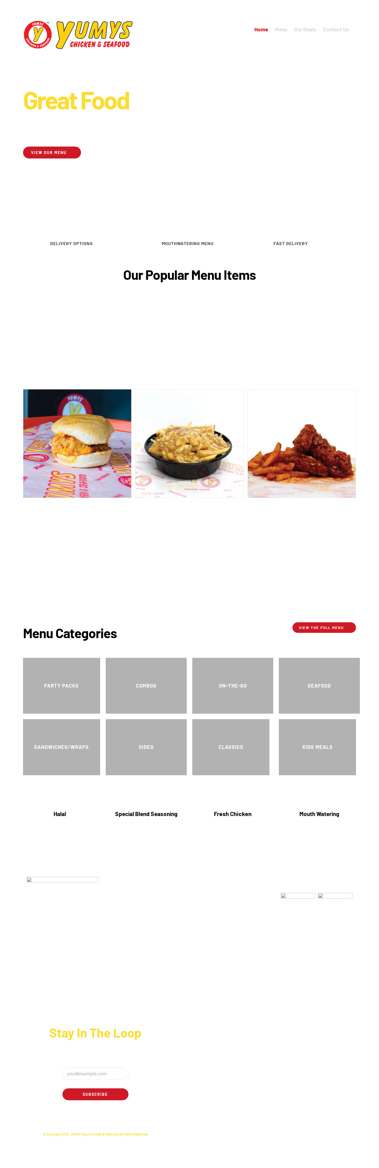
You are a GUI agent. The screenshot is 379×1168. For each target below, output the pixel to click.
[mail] (108, 1118)
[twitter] (91, 1118)
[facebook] (82, 1118)
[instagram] (100, 1118)
